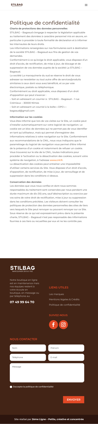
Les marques (56, 294)
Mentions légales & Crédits (64, 299)
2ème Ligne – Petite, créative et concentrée (58, 419)
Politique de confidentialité (64, 304)
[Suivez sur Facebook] (53, 324)
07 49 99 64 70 (22, 302)
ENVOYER (73, 399)
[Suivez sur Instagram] (63, 324)
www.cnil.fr (56, 160)
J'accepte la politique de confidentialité (33, 386)
